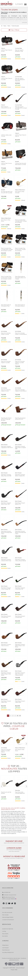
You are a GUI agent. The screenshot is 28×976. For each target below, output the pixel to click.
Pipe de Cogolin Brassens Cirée (19, 50)
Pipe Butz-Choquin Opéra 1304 (6, 701)
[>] (26, 743)
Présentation (5, 945)
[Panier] (22, 4)
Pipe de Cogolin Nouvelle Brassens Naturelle (20, 79)
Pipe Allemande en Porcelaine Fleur (6, 305)
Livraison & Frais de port (8, 919)
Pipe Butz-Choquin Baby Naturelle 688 (6, 475)
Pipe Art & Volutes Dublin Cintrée (6, 333)
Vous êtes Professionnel (8, 952)
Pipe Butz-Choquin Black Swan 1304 (6, 503)
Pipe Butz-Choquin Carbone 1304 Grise (6, 560)
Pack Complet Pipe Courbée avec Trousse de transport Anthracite (21, 221)
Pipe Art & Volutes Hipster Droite (6, 390)
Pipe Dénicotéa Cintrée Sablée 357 (20, 792)
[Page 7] (20, 716)
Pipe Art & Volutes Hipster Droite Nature (21, 390)
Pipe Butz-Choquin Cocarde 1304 (6, 616)
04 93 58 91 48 (6, 892)
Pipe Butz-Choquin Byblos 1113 (20, 503)
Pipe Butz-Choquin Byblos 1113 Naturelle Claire (6, 532)
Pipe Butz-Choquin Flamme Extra (6, 645)
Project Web (14, 969)
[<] (1, 743)
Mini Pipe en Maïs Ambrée (19, 192)
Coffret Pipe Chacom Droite (6, 50)
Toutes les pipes (15, 25)
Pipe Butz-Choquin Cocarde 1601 (20, 616)
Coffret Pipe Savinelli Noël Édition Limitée (20, 164)
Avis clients (5, 936)
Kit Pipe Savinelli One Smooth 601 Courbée (6, 192)
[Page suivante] (18, 716)
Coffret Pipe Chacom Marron (20, 135)
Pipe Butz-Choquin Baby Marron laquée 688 (20, 447)
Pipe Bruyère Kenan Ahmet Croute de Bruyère (6, 419)
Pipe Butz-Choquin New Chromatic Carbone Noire (20, 674)
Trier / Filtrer (14, 30)
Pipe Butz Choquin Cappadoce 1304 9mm (7, 447)
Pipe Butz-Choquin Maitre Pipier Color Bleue (20, 646)
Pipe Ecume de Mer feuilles (6, 792)
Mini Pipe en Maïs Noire (5, 220)
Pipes (5, 25)
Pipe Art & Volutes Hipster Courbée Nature (20, 363)
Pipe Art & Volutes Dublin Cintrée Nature (21, 333)
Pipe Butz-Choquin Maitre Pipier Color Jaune (6, 674)
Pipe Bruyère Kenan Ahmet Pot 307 (20, 418)
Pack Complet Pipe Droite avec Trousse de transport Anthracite (20, 250)
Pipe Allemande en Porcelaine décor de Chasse (20, 278)
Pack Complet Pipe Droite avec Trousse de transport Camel (6, 278)
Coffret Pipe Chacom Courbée (6, 79)
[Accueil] (1, 25)
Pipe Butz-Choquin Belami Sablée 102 (20, 475)
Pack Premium (6, 950)
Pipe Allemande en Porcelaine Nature (20, 305)
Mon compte (5, 914)
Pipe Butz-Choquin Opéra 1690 (20, 701)
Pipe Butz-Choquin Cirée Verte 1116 (20, 588)
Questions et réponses (7, 928)
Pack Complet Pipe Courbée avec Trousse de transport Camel (7, 249)
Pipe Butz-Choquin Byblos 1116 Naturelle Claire (20, 532)
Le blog (4, 931)
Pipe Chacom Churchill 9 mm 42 (6, 107)
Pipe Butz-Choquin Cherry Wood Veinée (20, 560)
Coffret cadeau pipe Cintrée (6, 135)
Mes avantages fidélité (7, 917)
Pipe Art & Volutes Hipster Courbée (6, 362)
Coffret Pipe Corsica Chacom (6, 164)
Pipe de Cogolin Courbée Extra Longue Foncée (21, 108)
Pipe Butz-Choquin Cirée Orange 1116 (6, 588)
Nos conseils (5, 933)
